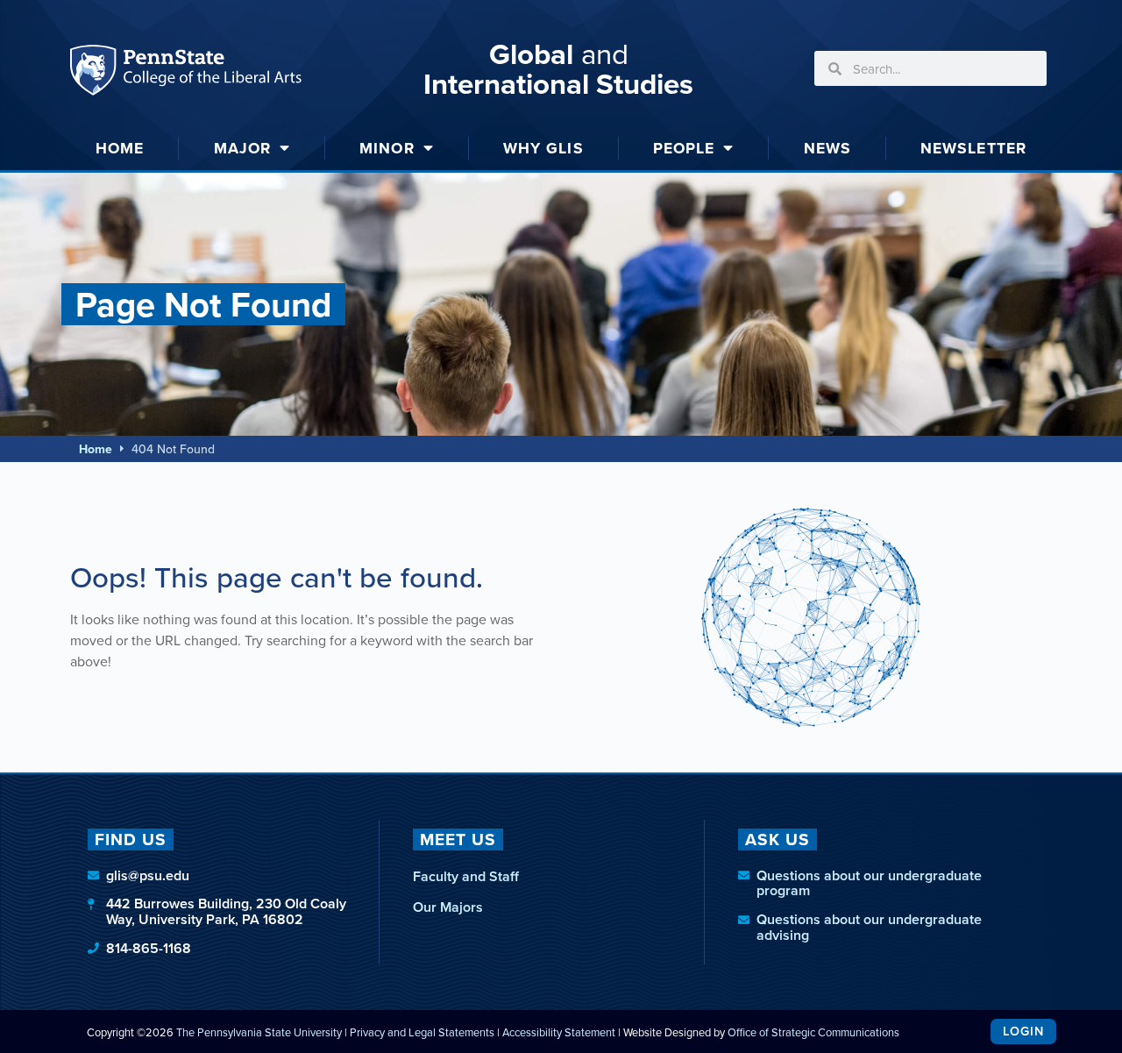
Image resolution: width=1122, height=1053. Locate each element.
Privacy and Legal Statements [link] (422, 1032)
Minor (387, 148)
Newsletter (973, 148)
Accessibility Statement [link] (558, 1032)
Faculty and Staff (466, 876)
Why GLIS (543, 148)
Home (120, 148)
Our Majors (448, 907)
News (827, 148)
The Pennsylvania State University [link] (259, 1032)
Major (243, 148)
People (684, 148)
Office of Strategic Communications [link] (813, 1032)
